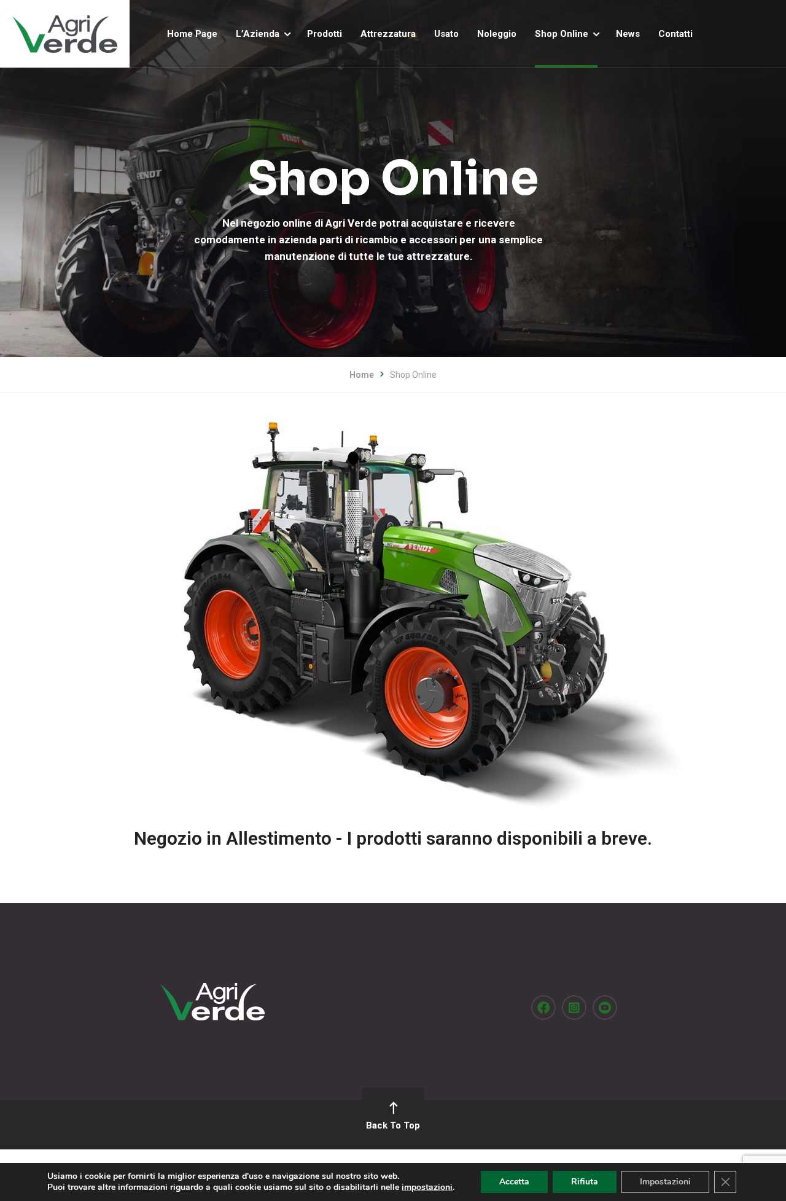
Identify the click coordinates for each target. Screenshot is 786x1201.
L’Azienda (257, 33)
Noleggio (496, 33)
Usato (446, 33)
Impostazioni (665, 1181)
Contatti (675, 33)
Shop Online (561, 33)
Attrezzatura (388, 33)
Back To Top (393, 1125)
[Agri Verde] (64, 34)
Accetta (514, 1181)
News (628, 33)
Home (361, 375)
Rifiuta (584, 1181)
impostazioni (427, 1187)
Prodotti (324, 33)
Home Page (192, 33)
